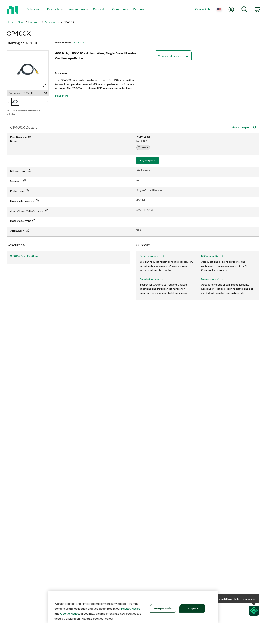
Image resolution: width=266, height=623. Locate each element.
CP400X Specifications (24, 256)
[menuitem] (34, 10)
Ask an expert (241, 127)
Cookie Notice (69, 613)
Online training (210, 279)
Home (10, 22)
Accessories (51, 22)
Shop (21, 22)
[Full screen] (45, 85)
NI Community (209, 256)
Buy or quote (147, 160)
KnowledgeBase (149, 279)
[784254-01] (15, 102)
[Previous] (8, 102)
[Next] (47, 102)
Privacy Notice (130, 608)
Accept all (192, 608)
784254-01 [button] (78, 42)
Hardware (34, 22)
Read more (61, 95)
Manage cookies (163, 608)
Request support (149, 256)
